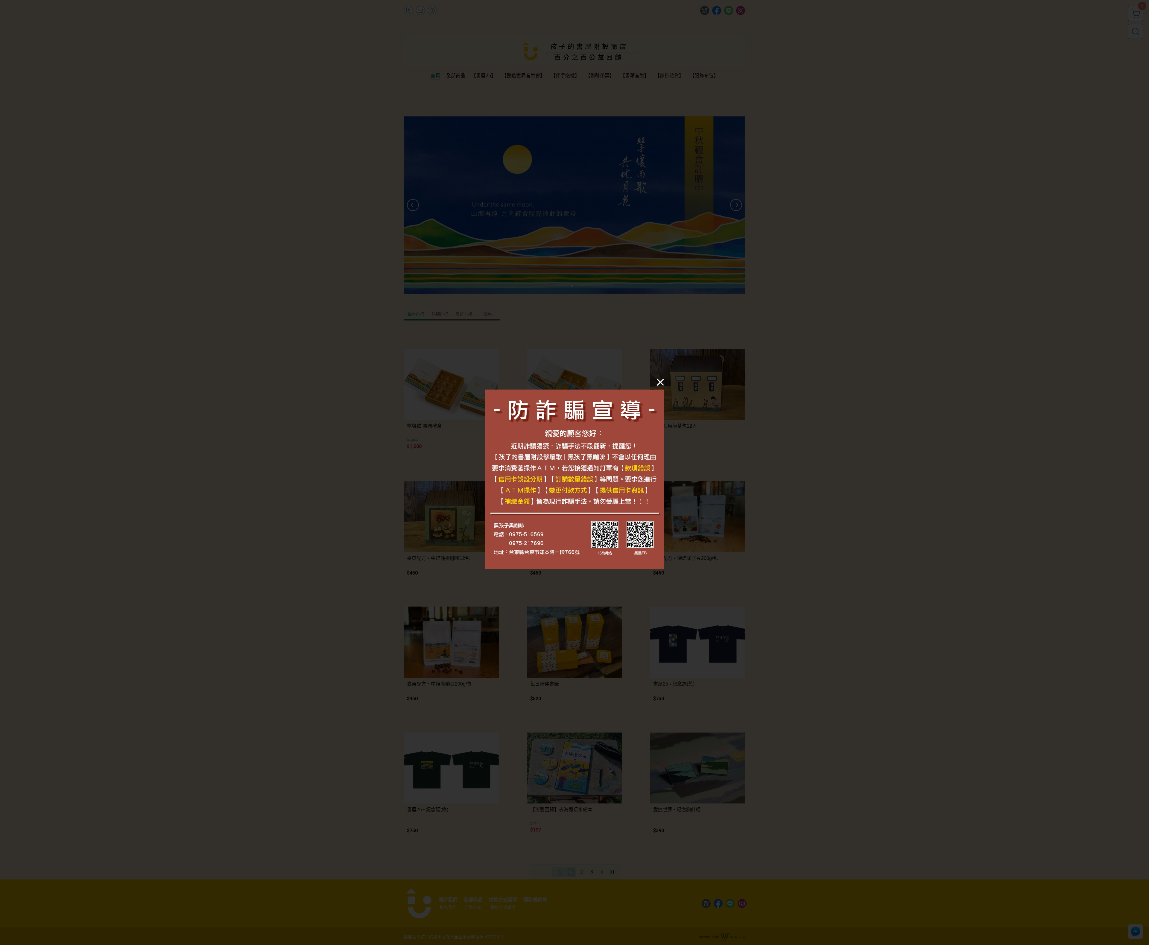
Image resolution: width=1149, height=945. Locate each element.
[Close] (660, 382)
